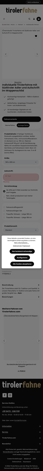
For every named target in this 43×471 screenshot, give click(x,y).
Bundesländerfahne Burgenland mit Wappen (21, 365)
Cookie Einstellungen (14, 459)
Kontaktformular (20, 420)
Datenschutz (16, 462)
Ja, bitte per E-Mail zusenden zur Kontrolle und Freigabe (22, 191)
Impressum (27, 462)
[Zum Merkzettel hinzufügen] (36, 36)
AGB (34, 459)
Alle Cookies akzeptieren (22, 264)
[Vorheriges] (6, 54)
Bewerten (18, 82)
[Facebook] (5, 395)
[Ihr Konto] (34, 19)
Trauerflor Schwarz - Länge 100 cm (19, 214)
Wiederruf (27, 459)
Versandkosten (8, 452)
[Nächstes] (37, 54)
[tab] (21, 289)
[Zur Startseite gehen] (21, 10)
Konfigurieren (22, 258)
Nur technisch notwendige (22, 251)
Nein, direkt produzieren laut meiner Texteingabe (19, 197)
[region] (21, 54)
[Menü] (4, 19)
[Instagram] (10, 395)
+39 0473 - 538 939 (11, 411)
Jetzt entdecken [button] (33, 2)
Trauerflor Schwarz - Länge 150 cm (19, 217)
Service (5, 432)
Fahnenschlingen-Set (14, 211)
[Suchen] (29, 19)
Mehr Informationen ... (21, 243)
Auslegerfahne (23, 125)
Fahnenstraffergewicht (14, 207)
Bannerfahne (10, 125)
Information (7, 426)
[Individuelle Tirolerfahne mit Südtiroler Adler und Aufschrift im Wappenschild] (21, 54)
